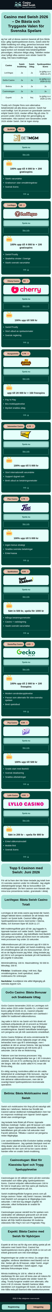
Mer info (26, 155)
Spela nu (26, 147)
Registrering (13, 1307)
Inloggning (38, 1307)
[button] (48, 1113)
